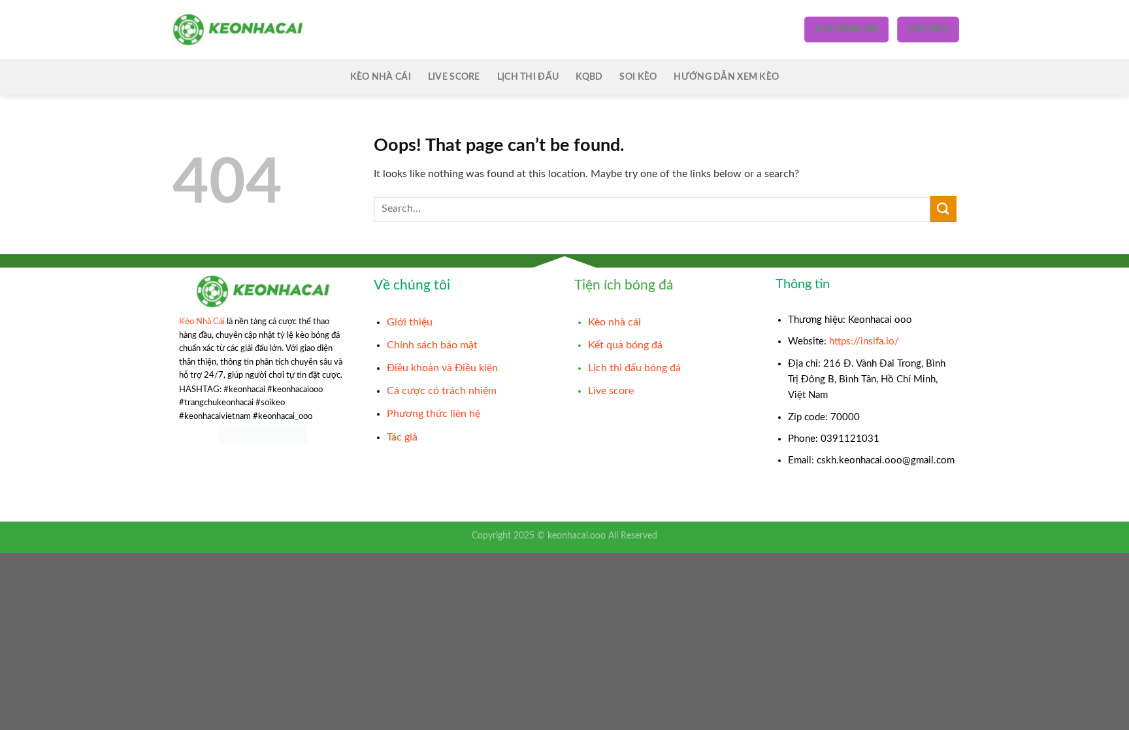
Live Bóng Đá (846, 29)
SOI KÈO (638, 77)
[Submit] (943, 209)
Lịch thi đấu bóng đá (634, 368)
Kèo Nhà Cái (380, 77)
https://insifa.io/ (864, 341)
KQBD (589, 77)
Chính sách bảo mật (432, 345)
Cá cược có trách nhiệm (442, 391)
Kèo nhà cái (614, 322)
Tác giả (402, 437)
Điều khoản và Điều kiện (442, 368)
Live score (454, 77)
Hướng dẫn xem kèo (726, 77)
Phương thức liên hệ (433, 413)
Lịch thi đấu (528, 77)
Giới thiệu (410, 322)
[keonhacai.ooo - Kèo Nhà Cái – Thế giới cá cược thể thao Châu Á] (237, 29)
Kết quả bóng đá (625, 345)
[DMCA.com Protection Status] (263, 434)
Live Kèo (928, 29)
